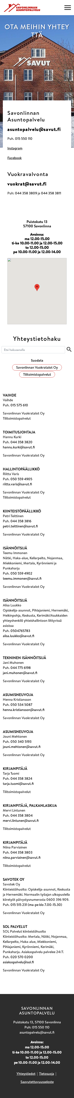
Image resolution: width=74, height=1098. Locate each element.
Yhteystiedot (26, 1073)
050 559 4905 (21, 479)
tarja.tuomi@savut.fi (18, 783)
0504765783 (20, 630)
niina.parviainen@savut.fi (22, 857)
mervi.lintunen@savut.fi (21, 820)
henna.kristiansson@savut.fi (24, 709)
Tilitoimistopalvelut (37, 374)
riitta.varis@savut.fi (17, 484)
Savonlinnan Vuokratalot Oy (37, 367)
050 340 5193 (20, 741)
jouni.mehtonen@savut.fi (22, 746)
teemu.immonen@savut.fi (22, 578)
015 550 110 (23, 138)
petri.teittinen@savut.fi (20, 526)
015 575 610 (19, 405)
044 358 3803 (21, 852)
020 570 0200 (21, 957)
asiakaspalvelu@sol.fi (18, 962)
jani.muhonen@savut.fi (20, 672)
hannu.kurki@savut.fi (19, 447)
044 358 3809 (26, 193)
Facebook (14, 158)
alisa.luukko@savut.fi (18, 635)
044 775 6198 (20, 667)
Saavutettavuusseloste (37, 1081)
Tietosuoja (46, 1073)
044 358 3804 (21, 815)
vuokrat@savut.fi (27, 184)
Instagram (14, 148)
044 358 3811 (51, 193)
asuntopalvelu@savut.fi (34, 129)
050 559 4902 (21, 573)
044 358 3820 (21, 442)
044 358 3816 (20, 521)
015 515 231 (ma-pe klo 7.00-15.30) (36, 904)
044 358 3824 (21, 778)
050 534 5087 (21, 704)
